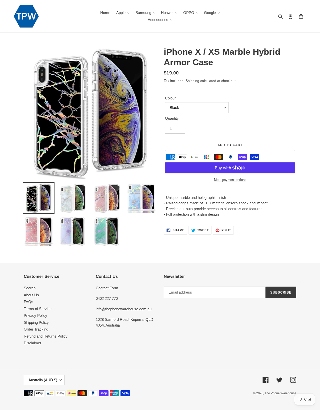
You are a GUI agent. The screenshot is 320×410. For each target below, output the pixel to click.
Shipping (192, 81)
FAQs (28, 302)
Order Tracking (36, 329)
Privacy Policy (35, 315)
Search (30, 288)
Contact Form (107, 288)
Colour (170, 98)
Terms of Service (38, 309)
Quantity (172, 118)
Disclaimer (32, 343)
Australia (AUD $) (42, 380)
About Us (31, 295)
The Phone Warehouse (280, 393)
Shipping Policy (36, 322)
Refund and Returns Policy (46, 336)
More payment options (230, 180)
